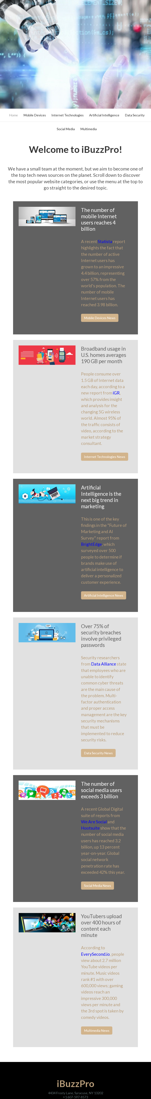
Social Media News (97, 886)
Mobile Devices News (99, 318)
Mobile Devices (34, 115)
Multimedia (88, 129)
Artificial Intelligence (104, 115)
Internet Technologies (67, 115)
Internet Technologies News (104, 457)
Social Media (66, 129)
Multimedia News (96, 1030)
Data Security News (98, 753)
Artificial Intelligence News (103, 595)
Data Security (135, 115)
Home (13, 115)
